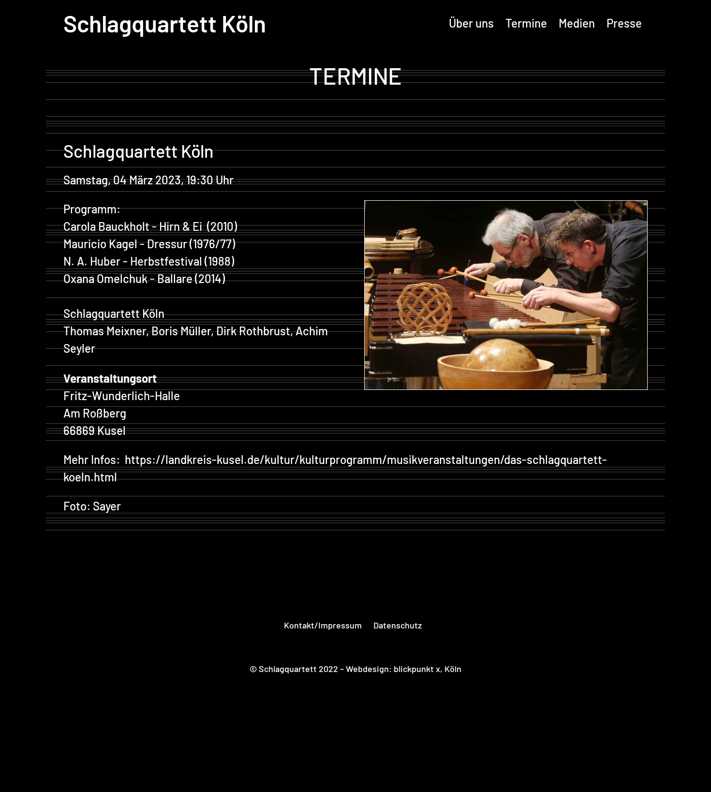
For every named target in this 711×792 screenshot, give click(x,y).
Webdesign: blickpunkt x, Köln (403, 668)
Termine (526, 23)
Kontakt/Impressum (323, 625)
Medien (577, 23)
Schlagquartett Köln (164, 23)
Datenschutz (397, 625)
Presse (624, 23)
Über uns (471, 23)
